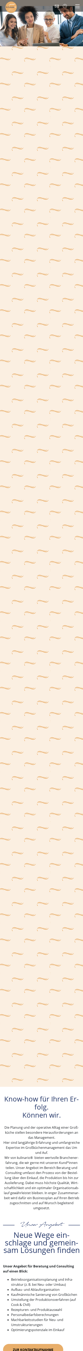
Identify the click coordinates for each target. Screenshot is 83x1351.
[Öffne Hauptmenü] (77, 6)
